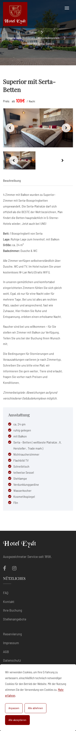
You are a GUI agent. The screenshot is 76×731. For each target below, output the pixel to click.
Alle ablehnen (35, 708)
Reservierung (12, 634)
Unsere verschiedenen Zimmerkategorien (32, 38)
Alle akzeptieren (17, 720)
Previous (9, 127)
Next (66, 127)
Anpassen (14, 708)
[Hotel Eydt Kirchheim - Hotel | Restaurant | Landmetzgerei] (15, 14)
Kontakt (8, 601)
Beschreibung (12, 180)
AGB (6, 651)
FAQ (5, 592)
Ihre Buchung (12, 610)
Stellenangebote (14, 619)
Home (33, 32)
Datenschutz (12, 660)
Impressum (11, 643)
